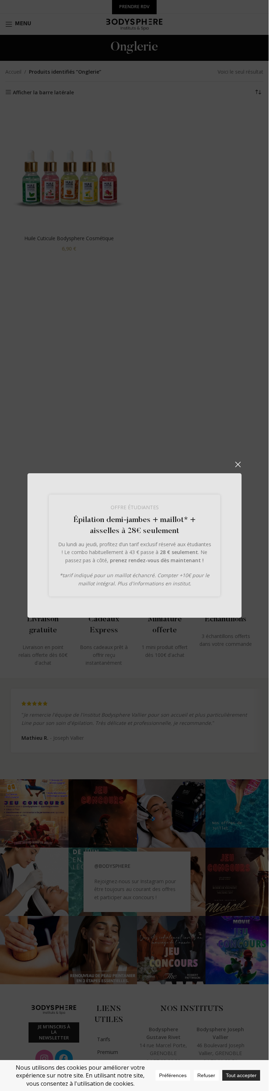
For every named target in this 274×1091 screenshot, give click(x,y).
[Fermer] (238, 464)
